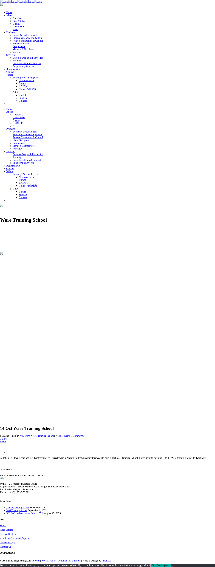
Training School (46, 436)
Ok (153, 565)
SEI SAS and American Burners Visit (25, 513)
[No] (172, 566)
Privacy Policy (48, 560)
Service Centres (8, 534)
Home (3, 525)
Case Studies (6, 529)
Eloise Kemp (63, 436)
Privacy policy (163, 565)
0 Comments (77, 436)
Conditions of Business (69, 560)
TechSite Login (7, 542)
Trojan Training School (17, 507)
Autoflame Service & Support (15, 538)
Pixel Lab (106, 560)
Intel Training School (16, 510)
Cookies (35, 560)
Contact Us (5, 546)
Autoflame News (28, 436)
